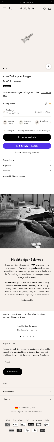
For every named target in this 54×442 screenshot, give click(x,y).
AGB (8, 420)
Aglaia (6, 314)
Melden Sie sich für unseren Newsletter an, (21, 349)
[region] (27, 326)
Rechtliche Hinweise (34, 420)
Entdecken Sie (27, 300)
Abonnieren (12, 371)
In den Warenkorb (27, 137)
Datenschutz (18, 420)
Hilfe (47, 420)
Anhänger (17, 314)
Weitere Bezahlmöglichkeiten (27, 152)
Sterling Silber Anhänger (35, 314)
